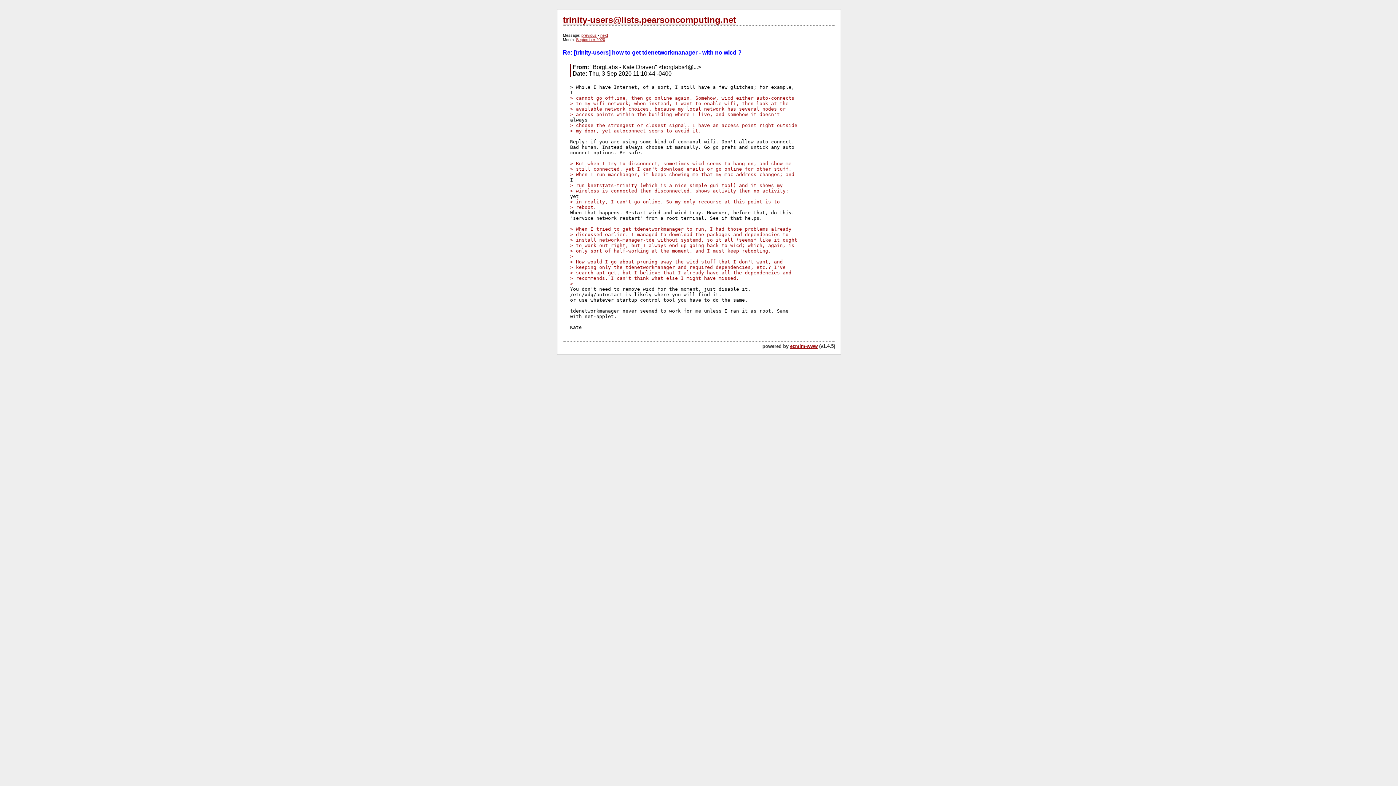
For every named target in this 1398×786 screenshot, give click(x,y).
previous (589, 35)
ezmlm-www (804, 346)
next (604, 35)
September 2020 (590, 39)
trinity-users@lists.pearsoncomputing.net (649, 20)
